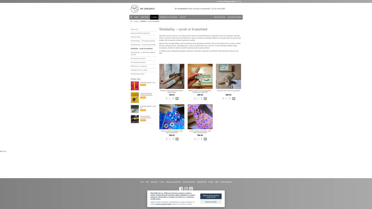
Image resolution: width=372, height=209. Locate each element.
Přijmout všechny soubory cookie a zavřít (211, 196)
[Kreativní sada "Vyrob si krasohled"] (228, 76)
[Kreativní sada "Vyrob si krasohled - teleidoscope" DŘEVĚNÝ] (200, 76)
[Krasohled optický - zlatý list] (135, 109)
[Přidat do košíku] (177, 98)
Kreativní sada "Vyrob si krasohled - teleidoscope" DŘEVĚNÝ (200, 91)
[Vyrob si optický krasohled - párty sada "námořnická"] (171, 116)
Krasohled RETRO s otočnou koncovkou (146, 94)
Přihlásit (221, 1)
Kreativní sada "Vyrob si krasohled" (228, 90)
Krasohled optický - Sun (147, 82)
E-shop (136, 21)
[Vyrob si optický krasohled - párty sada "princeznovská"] (200, 116)
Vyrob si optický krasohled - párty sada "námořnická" (172, 131)
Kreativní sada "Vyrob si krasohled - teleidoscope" (172, 91)
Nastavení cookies (211, 202)
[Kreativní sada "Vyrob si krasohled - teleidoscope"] (171, 76)
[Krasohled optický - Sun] (135, 85)
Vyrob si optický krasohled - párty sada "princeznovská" (200, 131)
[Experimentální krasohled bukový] (135, 119)
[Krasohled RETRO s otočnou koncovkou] (135, 97)
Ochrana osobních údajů (163, 204)
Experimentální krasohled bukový (145, 117)
